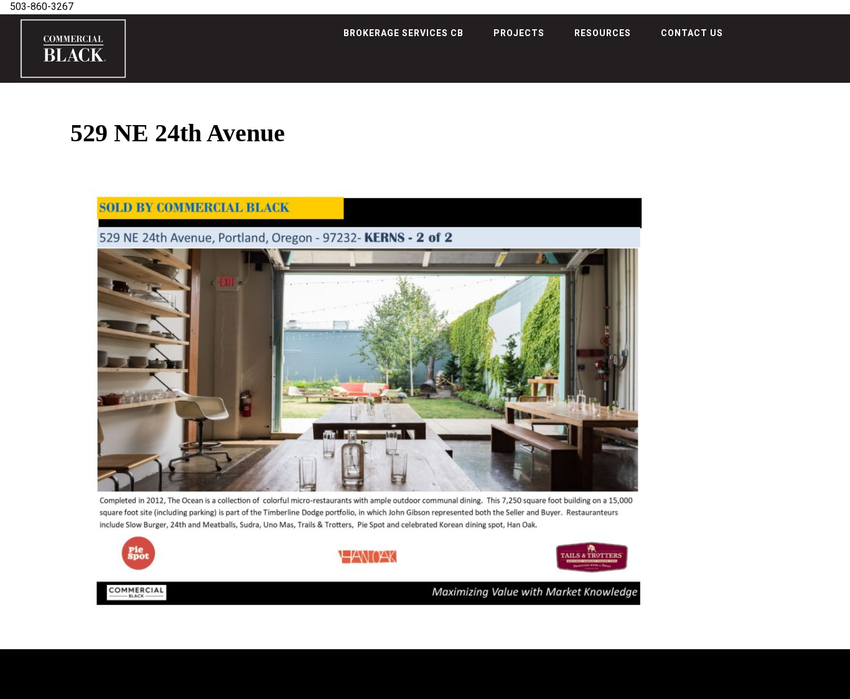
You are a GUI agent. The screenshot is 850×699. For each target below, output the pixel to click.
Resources (602, 33)
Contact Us (692, 33)
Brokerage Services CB (403, 33)
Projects (518, 33)
